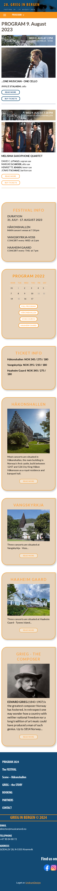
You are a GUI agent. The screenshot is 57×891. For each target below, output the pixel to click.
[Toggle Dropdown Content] (4, 15)
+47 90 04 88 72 (8, 839)
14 (12, 299)
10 (32, 293)
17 (32, 299)
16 (25, 299)
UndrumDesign (33, 883)
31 (12, 288)
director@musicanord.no (13, 829)
